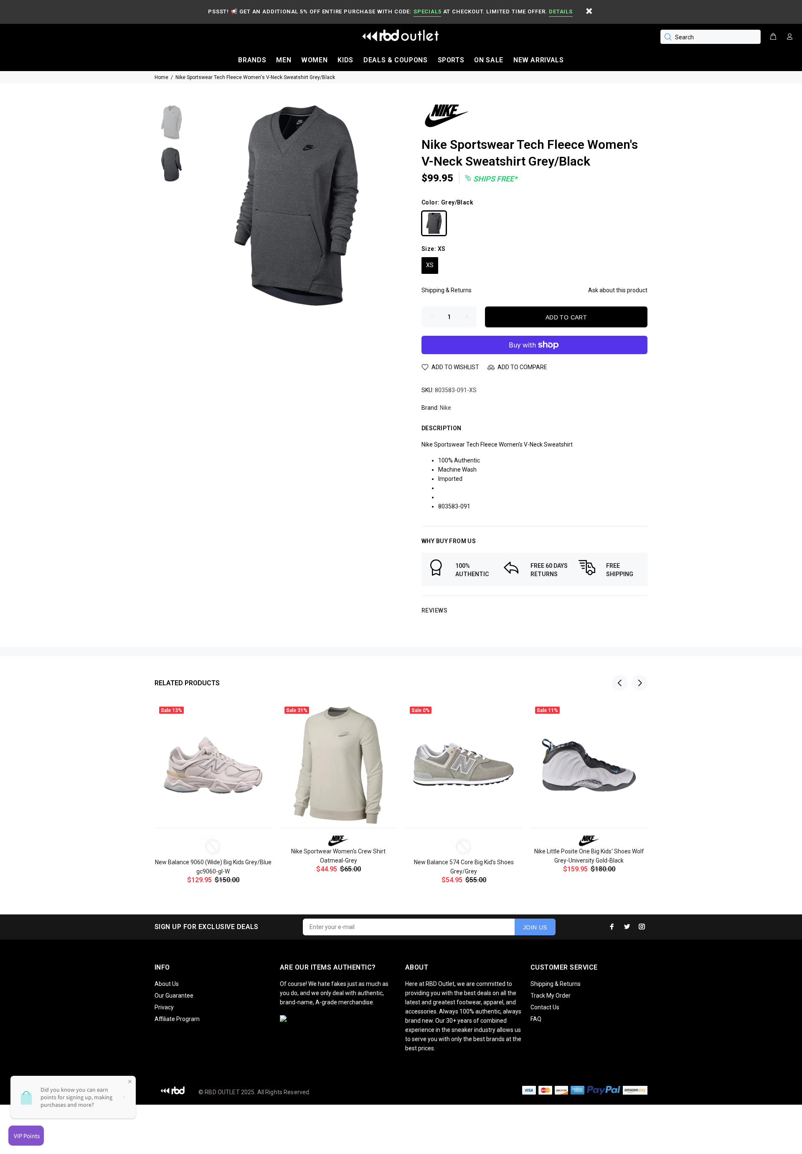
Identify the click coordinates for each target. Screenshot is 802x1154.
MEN (283, 60)
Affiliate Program (177, 1019)
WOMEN (314, 60)
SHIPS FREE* (494, 178)
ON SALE (488, 60)
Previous (620, 683)
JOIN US (535, 927)
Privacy (164, 1007)
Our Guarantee (174, 995)
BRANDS (252, 60)
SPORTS (451, 60)
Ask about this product (617, 290)
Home (161, 77)
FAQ (535, 1019)
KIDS (345, 60)
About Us (167, 983)
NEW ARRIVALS (538, 60)
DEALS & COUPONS (395, 60)
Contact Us (544, 1007)
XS (430, 265)
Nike (445, 407)
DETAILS (560, 11)
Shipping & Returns (446, 290)
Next (639, 683)
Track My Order (550, 995)
